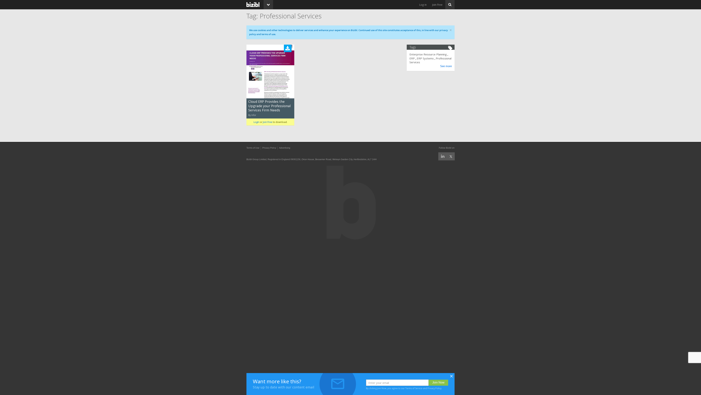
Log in (423, 4)
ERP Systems (425, 58)
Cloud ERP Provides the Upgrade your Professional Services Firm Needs (269, 105)
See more (446, 66)
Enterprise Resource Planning (428, 54)
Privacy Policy (434, 388)
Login (256, 122)
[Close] (451, 377)
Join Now (438, 382)
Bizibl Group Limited (256, 159)
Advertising (284, 148)
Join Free (267, 122)
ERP (412, 58)
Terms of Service (413, 388)
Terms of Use (252, 148)
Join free (437, 4)
